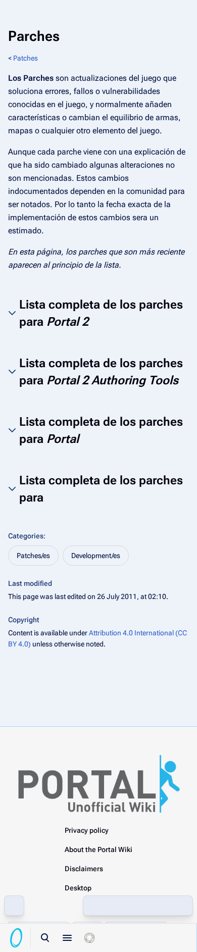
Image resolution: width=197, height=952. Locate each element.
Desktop (78, 888)
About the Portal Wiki (98, 849)
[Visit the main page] (16, 938)
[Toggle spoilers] (89, 938)
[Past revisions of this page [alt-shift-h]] (138, 905)
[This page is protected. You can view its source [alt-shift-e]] (116, 905)
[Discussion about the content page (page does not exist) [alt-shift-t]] (160, 905)
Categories (25, 536)
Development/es (95, 556)
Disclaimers (84, 869)
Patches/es (33, 556)
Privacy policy (87, 830)
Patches (25, 58)
